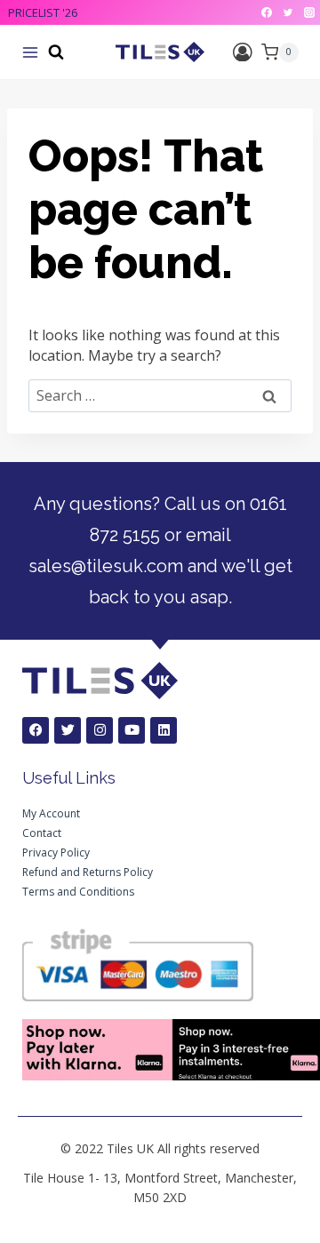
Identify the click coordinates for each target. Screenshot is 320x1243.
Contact (41, 833)
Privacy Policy (56, 852)
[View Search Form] (56, 52)
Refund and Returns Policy (87, 872)
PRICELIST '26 (42, 12)
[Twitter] (288, 12)
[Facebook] (266, 12)
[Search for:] (160, 395)
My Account (51, 813)
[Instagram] (309, 12)
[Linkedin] (163, 730)
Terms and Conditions (78, 891)
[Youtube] (131, 730)
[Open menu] (30, 52)
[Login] (242, 52)
